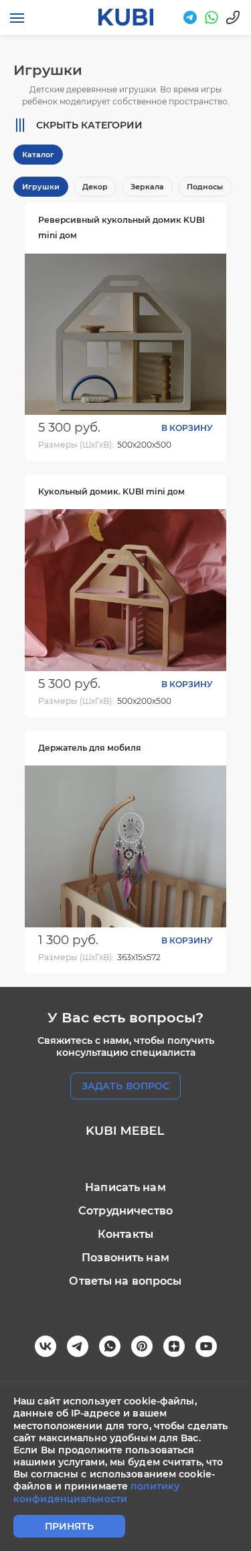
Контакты (125, 1234)
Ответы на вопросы (125, 1281)
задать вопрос (125, 1086)
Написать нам (125, 1187)
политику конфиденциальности (96, 1492)
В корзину (187, 428)
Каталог (38, 154)
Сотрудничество (125, 1210)
